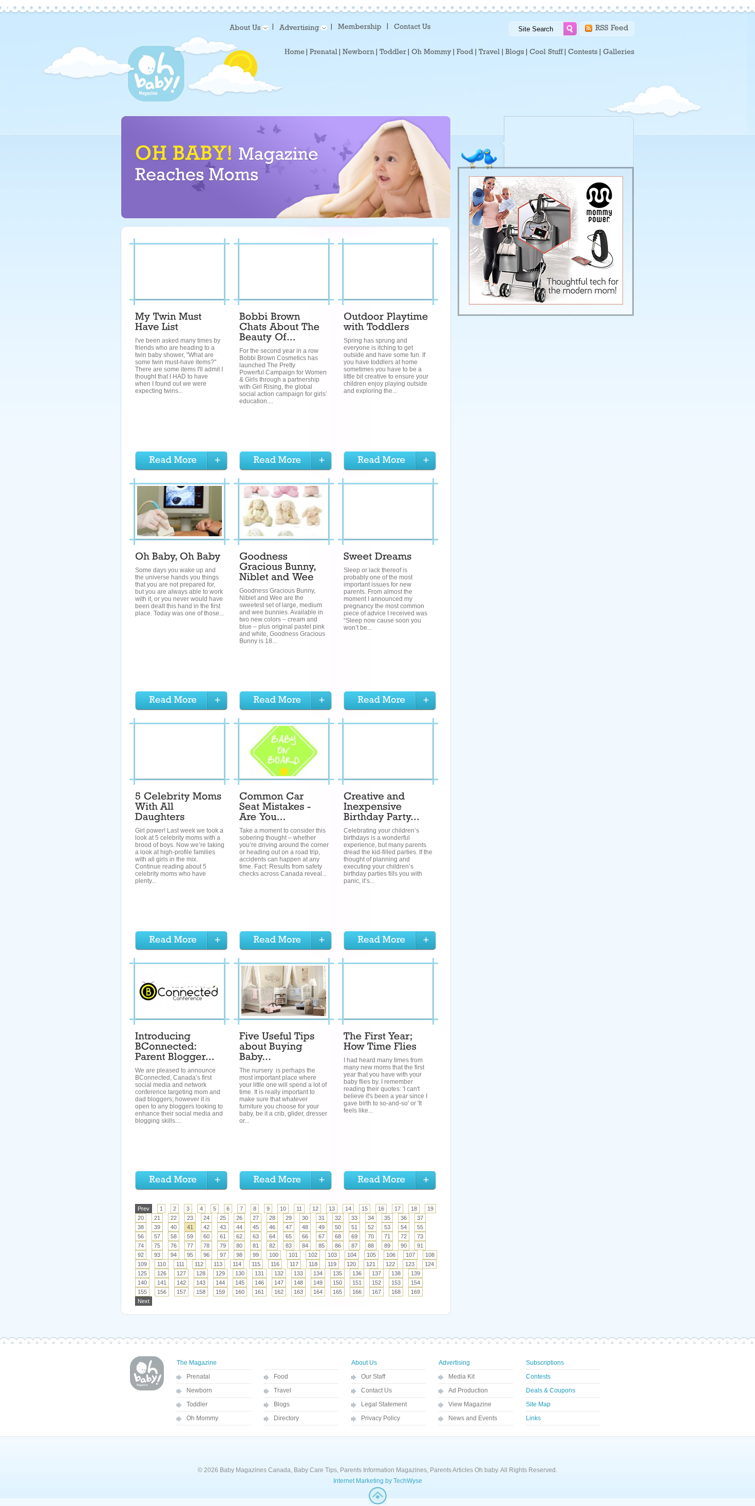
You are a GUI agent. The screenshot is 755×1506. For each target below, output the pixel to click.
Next (143, 1301)
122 (390, 1264)
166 (357, 1292)
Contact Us (376, 1390)
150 (337, 1282)
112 (199, 1264)
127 (181, 1273)
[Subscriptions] (360, 26)
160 (239, 1292)
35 (387, 1218)
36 (404, 1218)
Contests (538, 1376)
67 (321, 1236)
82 (272, 1246)
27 (256, 1218)
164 (318, 1292)
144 (220, 1282)
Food (281, 1376)
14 (348, 1209)
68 (338, 1236)
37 (420, 1218)
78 (206, 1246)
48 (305, 1227)
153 (396, 1282)
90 (404, 1246)
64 (272, 1236)
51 (354, 1227)
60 (206, 1236)
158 (200, 1292)
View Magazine (470, 1404)
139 (415, 1273)
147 (279, 1282)
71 (387, 1236)
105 (371, 1255)
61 (223, 1236)
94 (174, 1255)
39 (157, 1227)
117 (294, 1264)
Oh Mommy (202, 1418)
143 (200, 1282)
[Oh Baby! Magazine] (156, 100)
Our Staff (373, 1376)
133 (298, 1273)
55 (420, 1227)
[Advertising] (301, 27)
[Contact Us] (413, 26)
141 (161, 1282)
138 (396, 1273)
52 (371, 1227)
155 (142, 1292)
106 (390, 1255)
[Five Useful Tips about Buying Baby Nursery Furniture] (278, 1047)
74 (141, 1246)
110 (161, 1264)
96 (206, 1255)
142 (181, 1282)
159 (220, 1292)
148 (298, 1282)
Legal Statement (384, 1404)
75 (157, 1246)
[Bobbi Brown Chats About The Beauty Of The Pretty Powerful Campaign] (281, 328)
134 (318, 1273)
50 (338, 1227)
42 (206, 1227)
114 (237, 1264)
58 (174, 1236)
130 (239, 1273)
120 (351, 1264)
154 (415, 1282)
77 (190, 1246)
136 (357, 1273)
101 (293, 1255)
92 (141, 1255)
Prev (143, 1209)
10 (283, 1209)
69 (354, 1236)
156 (161, 1292)
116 (275, 1264)
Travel (282, 1390)
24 (206, 1218)
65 (289, 1236)
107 (410, 1255)
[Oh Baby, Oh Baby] (179, 558)
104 (351, 1255)
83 (289, 1246)
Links (533, 1418)
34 (371, 1218)
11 (299, 1209)
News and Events (472, 1418)
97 (223, 1255)
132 (279, 1273)
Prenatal (198, 1376)
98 (239, 1255)
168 (396, 1292)
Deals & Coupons (550, 1390)
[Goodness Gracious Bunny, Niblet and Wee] (278, 568)
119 (332, 1264)
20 (141, 1218)
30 (305, 1218)
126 (161, 1273)
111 (180, 1264)
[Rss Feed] (612, 27)
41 (190, 1227)
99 (256, 1255)
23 (190, 1218)
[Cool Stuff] (546, 51)
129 (220, 1273)
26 (239, 1218)
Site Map (538, 1404)
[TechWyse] (378, 1502)
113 (218, 1264)
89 (387, 1246)
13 (332, 1209)
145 (239, 1282)
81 (256, 1246)
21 (157, 1218)
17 (397, 1209)
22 (174, 1218)
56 (141, 1236)
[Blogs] (514, 51)
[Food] (465, 51)
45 (256, 1227)
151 (357, 1282)
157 (181, 1292)
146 (259, 1282)
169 (415, 1292)
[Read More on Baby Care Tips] (181, 460)
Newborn (199, 1390)
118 (313, 1264)
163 (298, 1292)
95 (190, 1255)
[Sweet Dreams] (378, 558)
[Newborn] (358, 51)
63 (256, 1236)
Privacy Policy (380, 1418)
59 (190, 1236)
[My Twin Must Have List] (169, 323)
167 (376, 1292)
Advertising (454, 1362)
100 (273, 1255)
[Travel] (489, 51)
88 (371, 1246)
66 (305, 1236)
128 (200, 1273)
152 (376, 1282)
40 (174, 1227)
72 (404, 1236)
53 (387, 1227)
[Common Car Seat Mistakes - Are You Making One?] (276, 807)
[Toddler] (393, 51)
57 (157, 1236)
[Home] (295, 51)
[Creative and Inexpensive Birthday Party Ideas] (382, 807)
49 (321, 1227)
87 (354, 1246)
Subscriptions (545, 1362)
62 (239, 1236)
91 (420, 1246)
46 (272, 1227)
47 (289, 1227)
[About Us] (247, 27)
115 (256, 1264)
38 (141, 1227)
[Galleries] (618, 51)
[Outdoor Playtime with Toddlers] (387, 323)
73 (420, 1236)
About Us (364, 1362)
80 (239, 1246)
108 (430, 1255)
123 (409, 1264)
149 (318, 1282)
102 (312, 1255)
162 (279, 1292)
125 (142, 1273)
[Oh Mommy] (431, 51)
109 (142, 1264)
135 (337, 1273)
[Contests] (583, 51)
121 (370, 1264)
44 (239, 1227)
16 (381, 1209)
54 (404, 1227)
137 (376, 1273)
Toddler (196, 1404)
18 (414, 1209)
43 (223, 1227)
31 (321, 1218)
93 (157, 1255)
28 (272, 1218)
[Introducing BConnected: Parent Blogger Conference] (175, 1047)
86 (338, 1246)
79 (223, 1246)
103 (332, 1255)
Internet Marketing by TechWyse (377, 1480)
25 (223, 1218)
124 (429, 1264)
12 (315, 1209)
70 (371, 1236)
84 (305, 1246)
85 (321, 1246)
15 (365, 1209)
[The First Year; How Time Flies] (380, 1042)
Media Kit (461, 1376)
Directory (286, 1418)
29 (289, 1218)
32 (338, 1218)
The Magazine (197, 1362)
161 (259, 1292)
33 (354, 1218)
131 (259, 1273)
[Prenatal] (323, 51)
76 (174, 1246)
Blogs (282, 1404)
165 (337, 1292)
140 (142, 1282)
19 (430, 1209)
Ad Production (468, 1390)
